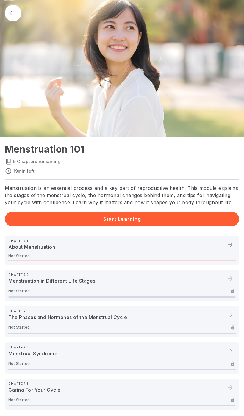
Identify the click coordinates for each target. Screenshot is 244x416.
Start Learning (122, 219)
